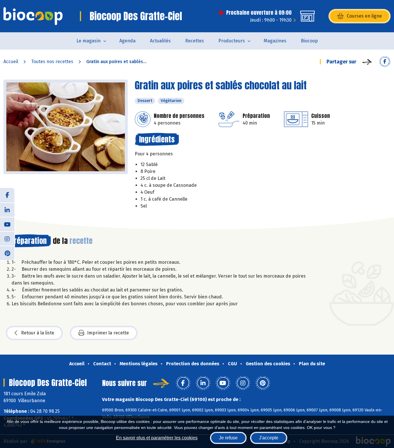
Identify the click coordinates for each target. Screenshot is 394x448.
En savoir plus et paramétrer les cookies (157, 437)
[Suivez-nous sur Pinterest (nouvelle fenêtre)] (7, 253)
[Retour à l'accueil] (33, 16)
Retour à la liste (37, 333)
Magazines (275, 41)
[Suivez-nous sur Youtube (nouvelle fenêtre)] (7, 224)
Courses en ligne (364, 16)
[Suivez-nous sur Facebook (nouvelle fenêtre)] (7, 195)
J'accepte (268, 437)
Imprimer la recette (108, 333)
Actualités (160, 41)
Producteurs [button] (231, 41)
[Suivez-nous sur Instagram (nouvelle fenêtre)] (7, 238)
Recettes (194, 41)
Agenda (127, 41)
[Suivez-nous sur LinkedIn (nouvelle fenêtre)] (7, 209)
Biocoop (309, 41)
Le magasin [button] (88, 41)
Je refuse (228, 437)
